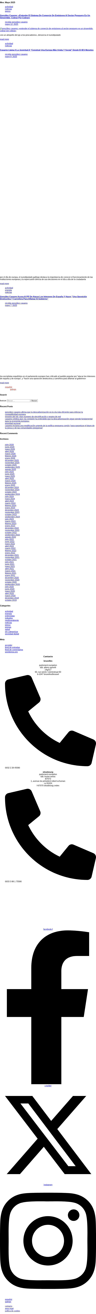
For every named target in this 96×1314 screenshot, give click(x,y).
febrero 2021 (10, 573)
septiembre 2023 (12, 517)
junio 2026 (9, 447)
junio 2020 (9, 589)
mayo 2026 (10, 449)
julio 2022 (9, 539)
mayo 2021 (10, 566)
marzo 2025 (10, 481)
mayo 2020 (10, 591)
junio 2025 (9, 474)
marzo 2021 (10, 571)
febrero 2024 (10, 505)
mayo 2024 (10, 499)
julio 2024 (9, 496)
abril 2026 (9, 451)
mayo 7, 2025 (11, 305)
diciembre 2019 (12, 598)
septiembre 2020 (12, 584)
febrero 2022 (10, 551)
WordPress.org (11, 652)
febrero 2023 (10, 523)
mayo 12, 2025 (11, 24)
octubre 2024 (11, 492)
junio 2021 (9, 564)
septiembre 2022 (12, 535)
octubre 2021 (11, 560)
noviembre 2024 (12, 490)
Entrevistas (10, 616)
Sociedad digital (12, 634)
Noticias (8, 9)
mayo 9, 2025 (11, 56)
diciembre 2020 (12, 578)
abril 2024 (9, 501)
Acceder (8, 645)
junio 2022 (9, 542)
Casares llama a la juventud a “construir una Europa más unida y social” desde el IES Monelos (47, 50)
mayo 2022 (10, 544)
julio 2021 (9, 562)
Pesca (7, 11)
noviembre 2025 (12, 463)
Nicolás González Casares (16, 22)
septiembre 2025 (12, 467)
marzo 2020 (10, 596)
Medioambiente (12, 620)
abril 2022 (9, 546)
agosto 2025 (10, 469)
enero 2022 (10, 553)
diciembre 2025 (12, 460)
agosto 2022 (10, 537)
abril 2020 (9, 593)
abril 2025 (9, 478)
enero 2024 (10, 508)
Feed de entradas (12, 647)
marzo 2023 (10, 521)
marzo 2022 (10, 548)
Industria (9, 618)
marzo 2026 (10, 454)
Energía (8, 290)
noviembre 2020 (12, 580)
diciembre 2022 (12, 528)
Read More (4, 39)
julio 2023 (9, 519)
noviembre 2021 (12, 557)
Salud (7, 629)
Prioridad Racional (12, 423)
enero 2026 (10, 458)
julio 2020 (9, 587)
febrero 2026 (10, 456)
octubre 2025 (11, 465)
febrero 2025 (10, 483)
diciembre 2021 (12, 555)
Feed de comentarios (14, 650)
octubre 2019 (11, 600)
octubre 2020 (11, 582)
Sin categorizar (11, 632)
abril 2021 (9, 569)
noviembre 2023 (12, 512)
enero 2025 (10, 485)
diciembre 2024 (12, 487)
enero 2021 (10, 575)
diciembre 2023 (12, 510)
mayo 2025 (10, 476)
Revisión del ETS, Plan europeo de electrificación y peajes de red (33, 417)
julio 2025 (9, 472)
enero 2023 (10, 526)
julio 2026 (9, 445)
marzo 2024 (10, 503)
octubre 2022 (11, 533)
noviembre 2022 (12, 530)
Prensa (8, 627)
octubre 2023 (11, 514)
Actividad (9, 7)
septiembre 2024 (12, 494)
